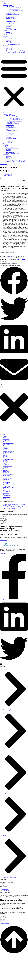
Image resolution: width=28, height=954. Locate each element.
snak (10, 256)
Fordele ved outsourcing (11, 29)
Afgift (4, 437)
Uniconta (11, 22)
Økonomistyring (10, 17)
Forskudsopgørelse (7, 457)
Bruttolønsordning (7, 452)
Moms (4, 476)
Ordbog (5, 34)
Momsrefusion (6, 479)
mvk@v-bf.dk (21, 259)
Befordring (5, 447)
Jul (3, 468)
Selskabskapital (6, 491)
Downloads (5, 36)
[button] (14, 82)
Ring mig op (9, 48)
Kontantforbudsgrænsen (8, 474)
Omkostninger (6, 482)
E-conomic (11, 24)
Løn (7, 19)
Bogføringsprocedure (11, 18)
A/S (4, 435)
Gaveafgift (5, 462)
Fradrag (5, 460)
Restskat (5, 489)
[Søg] (0, 429)
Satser (4, 490)
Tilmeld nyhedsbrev (10, 33)
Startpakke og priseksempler (15, 11)
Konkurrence (6, 472)
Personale (5, 484)
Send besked (9, 49)
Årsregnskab (6, 444)
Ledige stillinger (10, 42)
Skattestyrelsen (6, 495)
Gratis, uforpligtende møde (12, 14)
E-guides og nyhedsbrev (17, 10)
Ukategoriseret (6, 497)
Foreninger (8, 26)
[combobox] (7, 386)
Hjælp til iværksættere (14, 9)
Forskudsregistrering (8, 459)
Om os (4, 37)
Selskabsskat (6, 493)
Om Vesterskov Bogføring (12, 38)
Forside (4, 3)
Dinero (10, 25)
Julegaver (5, 470)
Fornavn (2, 518)
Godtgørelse (6, 464)
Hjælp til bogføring (10, 13)
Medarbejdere (9, 40)
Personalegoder (6, 486)
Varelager (5, 498)
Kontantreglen (6, 475)
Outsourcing (6, 483)
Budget (4, 453)
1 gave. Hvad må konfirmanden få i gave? (13, 507)
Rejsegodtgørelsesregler (8, 487)
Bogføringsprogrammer (11, 21)
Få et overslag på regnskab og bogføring (15, 51)
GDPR (4, 463)
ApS (4, 441)
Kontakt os (5, 45)
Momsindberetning (7, 478)
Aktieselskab (6, 439)
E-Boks (5, 455)
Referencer (8, 41)
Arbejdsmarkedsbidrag (8, 443)
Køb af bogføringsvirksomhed (13, 44)
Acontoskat (5, 436)
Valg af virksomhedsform (15, 7)
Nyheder (5, 30)
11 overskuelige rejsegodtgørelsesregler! (12, 508)
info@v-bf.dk (7, 890)
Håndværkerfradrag (7, 466)
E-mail (1, 521)
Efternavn (2, 520)
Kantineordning (6, 471)
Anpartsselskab (6, 440)
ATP (4, 445)
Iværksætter (6, 467)
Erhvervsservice (10, 15)
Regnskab (8, 28)
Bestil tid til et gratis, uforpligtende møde (15, 52)
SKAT (4, 494)
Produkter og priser (7, 5)
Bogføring (5, 448)
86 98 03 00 (5, 889)
